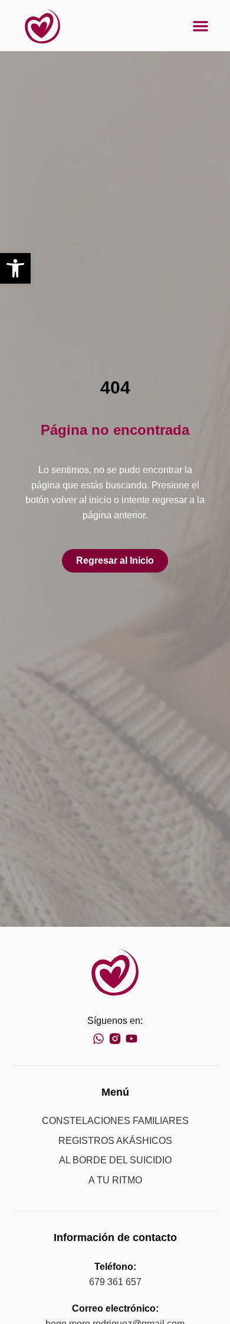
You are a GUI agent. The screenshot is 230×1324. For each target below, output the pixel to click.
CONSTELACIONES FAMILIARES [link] (115, 1121)
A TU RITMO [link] (115, 1180)
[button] (200, 26)
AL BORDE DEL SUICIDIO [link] (115, 1160)
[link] (15, 268)
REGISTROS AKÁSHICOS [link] (115, 1141)
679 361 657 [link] (115, 1282)
